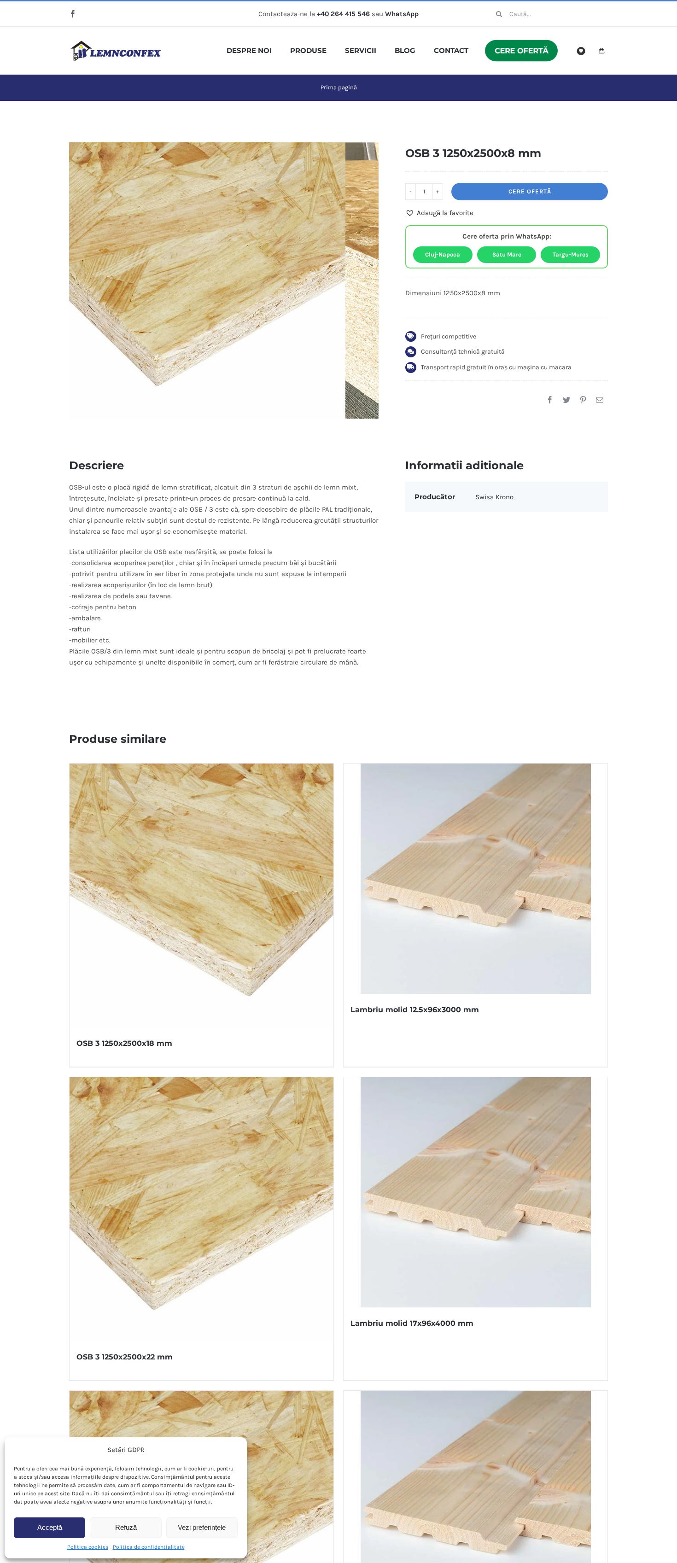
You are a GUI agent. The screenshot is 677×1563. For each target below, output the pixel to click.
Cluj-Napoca (442, 254)
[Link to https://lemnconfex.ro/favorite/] (581, 51)
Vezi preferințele (202, 1527)
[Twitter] (566, 400)
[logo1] (115, 44)
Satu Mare (506, 254)
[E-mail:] (599, 400)
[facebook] (72, 13)
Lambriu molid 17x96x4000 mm (411, 1323)
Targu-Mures (571, 254)
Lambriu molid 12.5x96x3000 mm (414, 1009)
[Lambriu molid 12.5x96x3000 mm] (475, 879)
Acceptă (49, 1527)
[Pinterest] (583, 400)
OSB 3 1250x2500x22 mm (124, 1357)
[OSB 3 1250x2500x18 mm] (201, 895)
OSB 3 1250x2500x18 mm (124, 1043)
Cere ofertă (529, 191)
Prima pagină (339, 87)
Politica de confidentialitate (149, 1547)
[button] (439, 212)
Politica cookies (87, 1547)
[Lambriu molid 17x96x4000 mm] (475, 1192)
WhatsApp (402, 14)
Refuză (126, 1527)
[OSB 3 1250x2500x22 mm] (201, 1209)
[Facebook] (550, 400)
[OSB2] (207, 280)
